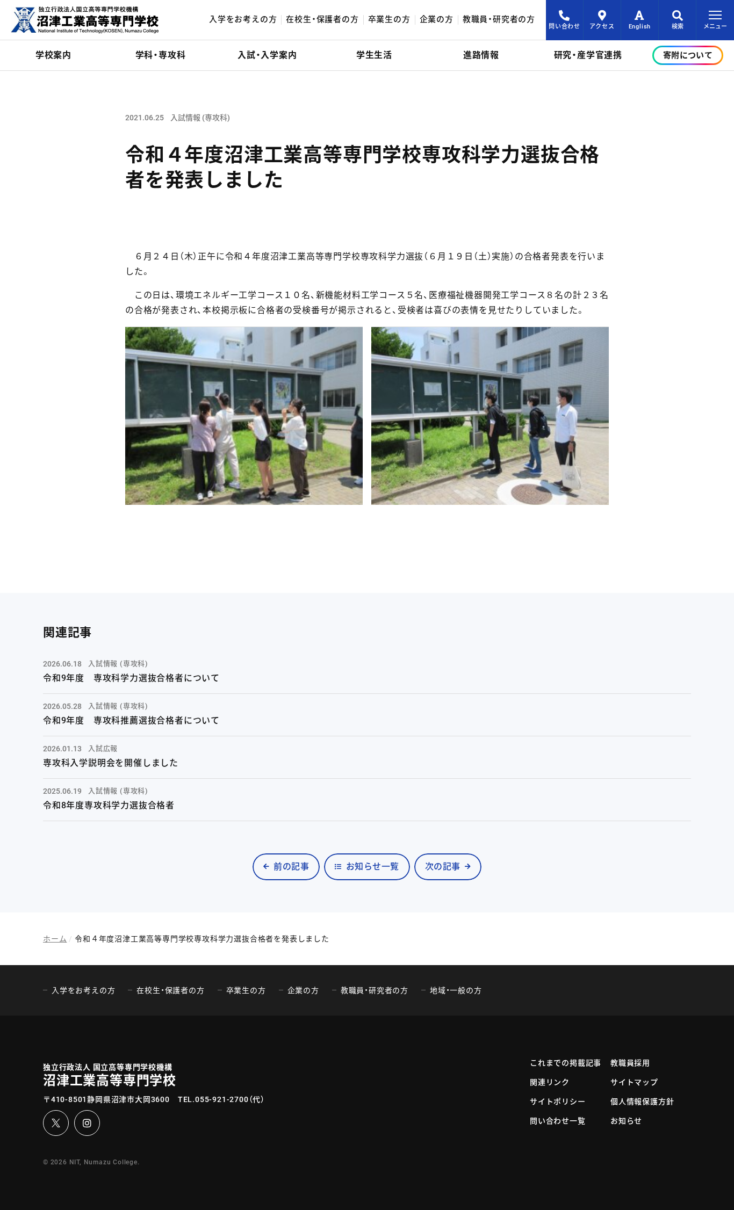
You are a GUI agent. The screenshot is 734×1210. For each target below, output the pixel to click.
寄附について (688, 55)
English (640, 26)
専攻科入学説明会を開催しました (110, 763)
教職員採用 (630, 1063)
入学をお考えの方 (243, 19)
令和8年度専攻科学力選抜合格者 (109, 805)
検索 (677, 26)
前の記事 (291, 866)
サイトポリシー (558, 1101)
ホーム (55, 938)
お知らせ (626, 1121)
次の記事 (442, 866)
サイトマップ (634, 1082)
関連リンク (550, 1082)
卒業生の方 (389, 19)
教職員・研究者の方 (499, 19)
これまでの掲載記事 (565, 1063)
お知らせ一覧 (372, 866)
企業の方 (437, 19)
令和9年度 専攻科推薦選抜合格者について (131, 720)
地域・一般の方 (456, 990)
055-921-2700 (222, 1099)
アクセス (601, 26)
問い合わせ (564, 26)
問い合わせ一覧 (558, 1121)
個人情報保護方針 (642, 1101)
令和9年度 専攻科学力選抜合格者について (131, 678)
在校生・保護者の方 (322, 19)
